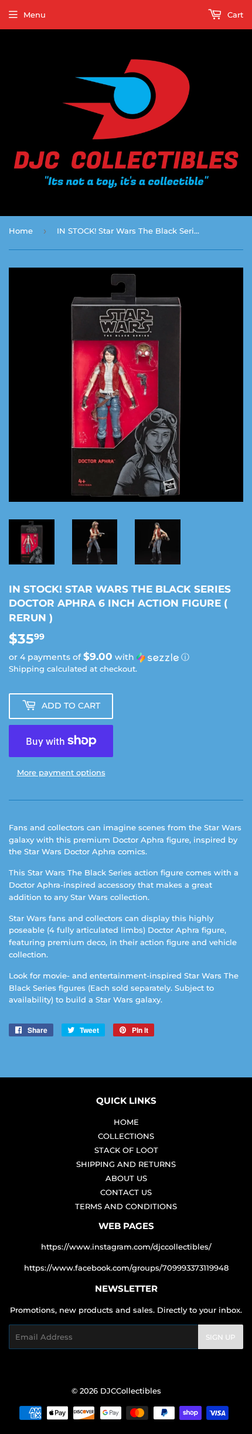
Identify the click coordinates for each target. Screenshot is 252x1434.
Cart (234, 14)
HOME (126, 1122)
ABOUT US (126, 1178)
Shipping (27, 668)
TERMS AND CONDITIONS (126, 1206)
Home (21, 230)
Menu (34, 14)
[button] (126, 657)
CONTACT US (126, 1192)
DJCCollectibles (130, 1390)
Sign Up (221, 1337)
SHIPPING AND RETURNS (126, 1164)
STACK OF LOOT (126, 1150)
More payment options (61, 772)
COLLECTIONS (126, 1136)
